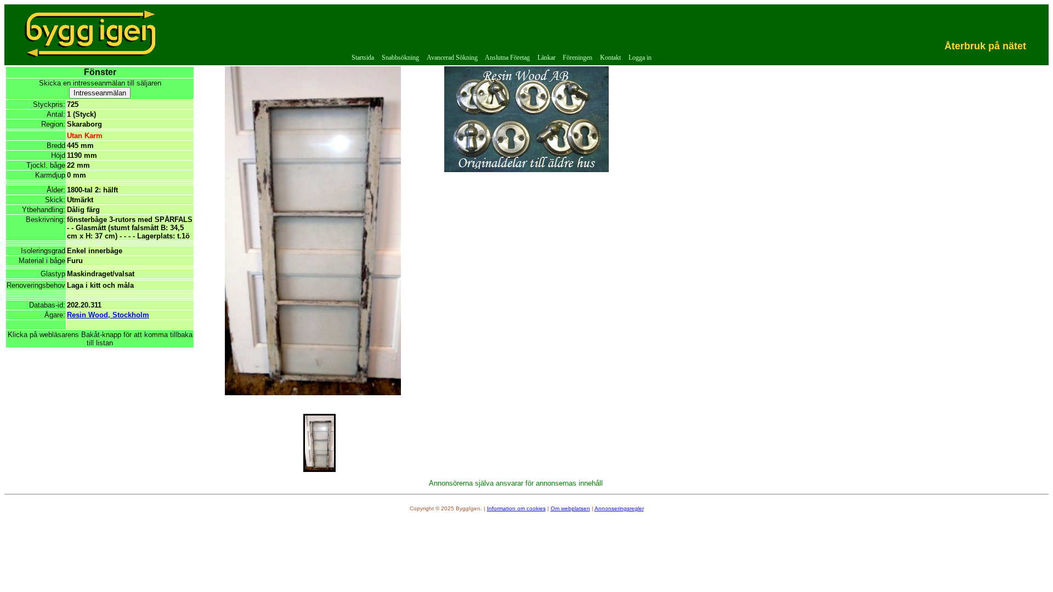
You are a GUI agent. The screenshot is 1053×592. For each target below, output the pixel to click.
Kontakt (610, 57)
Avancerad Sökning (452, 57)
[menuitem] (363, 58)
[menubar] (501, 58)
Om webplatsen (570, 508)
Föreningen (577, 57)
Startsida (363, 57)
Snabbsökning (400, 57)
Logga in (640, 57)
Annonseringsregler (619, 508)
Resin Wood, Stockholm (108, 315)
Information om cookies (516, 508)
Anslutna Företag (507, 57)
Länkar (546, 57)
